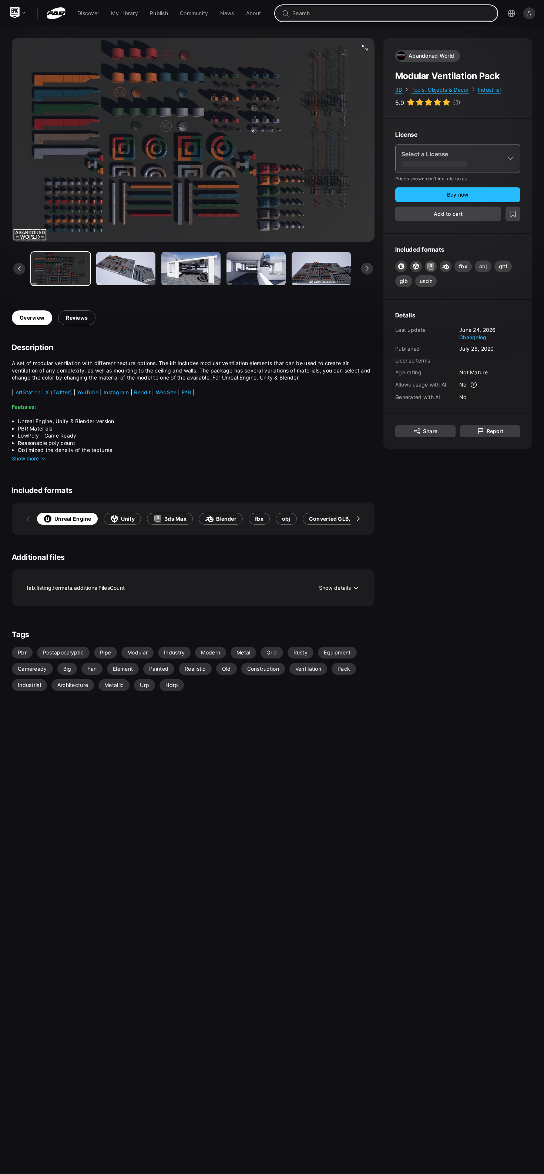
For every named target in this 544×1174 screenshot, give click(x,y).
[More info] (474, 385)
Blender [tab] (226, 518)
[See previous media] (19, 269)
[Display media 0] (60, 268)
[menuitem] (88, 13)
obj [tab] (286, 518)
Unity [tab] (128, 518)
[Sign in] (529, 13)
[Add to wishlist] (513, 214)
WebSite (167, 392)
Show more (25, 458)
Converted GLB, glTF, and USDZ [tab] (350, 518)
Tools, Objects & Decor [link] (440, 89)
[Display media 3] (256, 268)
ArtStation (29, 392)
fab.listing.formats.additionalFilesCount (189, 588)
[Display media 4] (321, 268)
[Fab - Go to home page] (56, 13)
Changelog (473, 337)
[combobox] (391, 13)
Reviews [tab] (77, 317)
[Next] (358, 519)
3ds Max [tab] (175, 518)
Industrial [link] (489, 89)
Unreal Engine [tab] (72, 518)
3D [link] (399, 89)
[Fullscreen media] (364, 47)
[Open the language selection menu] (511, 13)
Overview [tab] (32, 317)
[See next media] (367, 269)
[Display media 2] (191, 268)
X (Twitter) (59, 392)
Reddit (143, 392)
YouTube (88, 392)
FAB (187, 392)
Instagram (116, 392)
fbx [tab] (259, 518)
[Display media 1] (125, 268)
